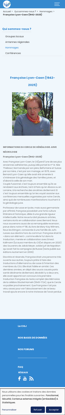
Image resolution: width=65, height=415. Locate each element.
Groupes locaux (14, 36)
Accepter (54, 409)
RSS (31, 378)
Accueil (7, 11)
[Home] (7, 4)
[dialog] (32, 402)
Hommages (46, 11)
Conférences (13, 53)
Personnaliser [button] (9, 409)
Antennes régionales (17, 42)
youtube (25, 378)
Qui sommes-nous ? (25, 11)
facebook (20, 378)
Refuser (38, 409)
